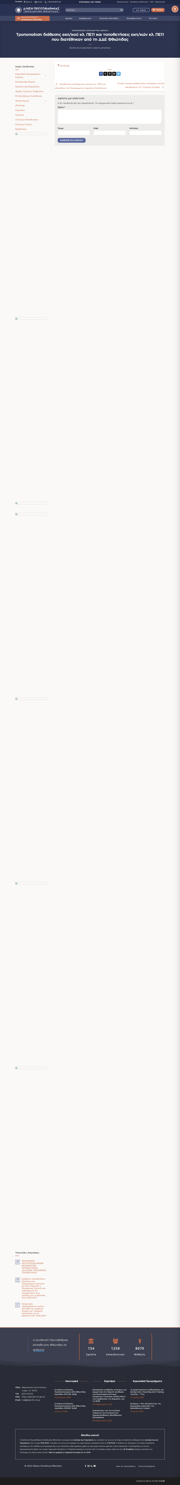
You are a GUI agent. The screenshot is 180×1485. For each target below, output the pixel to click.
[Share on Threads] (110, 74)
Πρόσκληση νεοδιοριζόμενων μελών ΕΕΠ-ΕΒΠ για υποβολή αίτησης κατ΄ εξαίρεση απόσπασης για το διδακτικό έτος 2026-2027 (34, 1310)
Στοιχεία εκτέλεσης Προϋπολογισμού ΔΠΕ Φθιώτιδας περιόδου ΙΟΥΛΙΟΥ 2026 (70, 1392)
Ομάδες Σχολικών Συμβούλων (29, 91)
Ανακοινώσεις (123, 2)
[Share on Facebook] (101, 74)
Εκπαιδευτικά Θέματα (97, 30)
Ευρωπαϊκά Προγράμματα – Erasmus (28, 75)
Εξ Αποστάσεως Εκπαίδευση (28, 96)
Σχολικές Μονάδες (108, 18)
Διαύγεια (19, 115)
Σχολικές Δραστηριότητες (27, 86)
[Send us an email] (89, 1466)
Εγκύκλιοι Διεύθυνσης (139, 2)
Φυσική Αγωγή (22, 101)
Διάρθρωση (85, 18)
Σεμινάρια (20, 110)
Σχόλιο (61, 107)
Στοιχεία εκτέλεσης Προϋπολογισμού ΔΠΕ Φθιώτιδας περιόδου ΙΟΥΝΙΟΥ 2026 (70, 1406)
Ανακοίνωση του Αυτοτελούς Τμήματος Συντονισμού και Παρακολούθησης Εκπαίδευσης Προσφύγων (107, 1414)
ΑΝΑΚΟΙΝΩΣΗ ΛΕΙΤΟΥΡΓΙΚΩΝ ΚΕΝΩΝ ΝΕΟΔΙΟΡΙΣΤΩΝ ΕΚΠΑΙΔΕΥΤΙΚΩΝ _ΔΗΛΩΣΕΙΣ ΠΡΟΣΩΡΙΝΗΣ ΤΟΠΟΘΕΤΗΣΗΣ (34, 1267)
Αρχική (68, 18)
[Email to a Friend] (114, 74)
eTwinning (19, 105)
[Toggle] (45, 75)
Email (96, 128)
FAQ (151, 2)
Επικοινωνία (160, 2)
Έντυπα (153, 18)
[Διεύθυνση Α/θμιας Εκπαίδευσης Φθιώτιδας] (37, 10)
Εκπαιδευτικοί (134, 18)
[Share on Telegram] (119, 74)
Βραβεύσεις (20, 129)
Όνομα (60, 128)
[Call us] (91, 1466)
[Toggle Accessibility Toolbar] (175, 9)
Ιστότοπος (133, 128)
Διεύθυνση (105, 48)
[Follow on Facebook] (85, 1466)
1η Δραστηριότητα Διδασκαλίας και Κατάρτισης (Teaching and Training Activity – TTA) (147, 1392)
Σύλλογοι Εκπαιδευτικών (26, 119)
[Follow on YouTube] (95, 1466)
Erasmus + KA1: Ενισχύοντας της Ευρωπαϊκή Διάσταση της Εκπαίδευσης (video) (145, 1406)
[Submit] (122, 10)
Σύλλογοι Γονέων (23, 124)
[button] (32, 18)
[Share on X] (105, 74)
